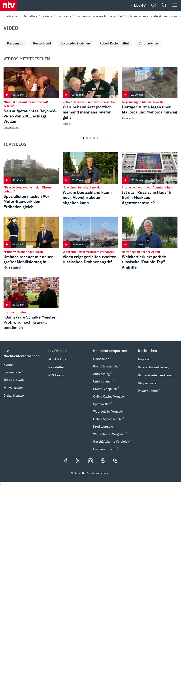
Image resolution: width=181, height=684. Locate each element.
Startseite (10, 16)
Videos (47, 16)
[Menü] (174, 5)
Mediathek (30, 16)
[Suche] (164, 5)
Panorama (64, 16)
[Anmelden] (153, 5)
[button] (23, 353)
